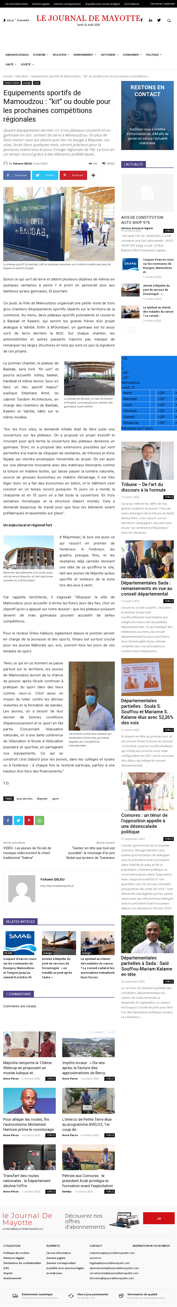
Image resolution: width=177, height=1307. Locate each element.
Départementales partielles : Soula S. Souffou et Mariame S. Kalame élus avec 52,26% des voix (147, 711)
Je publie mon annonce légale (65, 1268)
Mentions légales (13, 1258)
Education (21, 76)
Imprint (7, 1273)
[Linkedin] (150, 20)
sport (55, 798)
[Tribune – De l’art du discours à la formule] (147, 461)
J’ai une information (59, 1253)
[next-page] (131, 330)
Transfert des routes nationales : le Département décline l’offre (26, 1180)
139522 (51, 1078)
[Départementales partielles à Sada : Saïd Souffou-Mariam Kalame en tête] (147, 934)
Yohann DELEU (22, 163)
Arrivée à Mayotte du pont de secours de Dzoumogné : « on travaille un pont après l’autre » (57, 968)
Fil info (8, 953)
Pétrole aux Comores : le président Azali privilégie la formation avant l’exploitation (87, 1180)
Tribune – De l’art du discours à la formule (143, 487)
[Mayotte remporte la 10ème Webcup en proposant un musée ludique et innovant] (29, 1044)
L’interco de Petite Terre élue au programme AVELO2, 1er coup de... (87, 1124)
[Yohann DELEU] (6, 163)
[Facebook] (142, 20)
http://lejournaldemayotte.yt (57, 885)
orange (26, 82)
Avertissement (12, 1278)
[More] (93, 175)
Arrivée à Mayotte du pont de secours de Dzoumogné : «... (156, 290)
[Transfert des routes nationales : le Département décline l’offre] (29, 1157)
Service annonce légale (137, 228)
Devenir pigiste (56, 1258)
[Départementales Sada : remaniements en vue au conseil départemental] (147, 559)
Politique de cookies (16, 1253)
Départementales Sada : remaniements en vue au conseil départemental (146, 588)
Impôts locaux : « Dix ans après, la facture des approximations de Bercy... (85, 1067)
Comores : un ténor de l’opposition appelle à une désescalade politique (144, 823)
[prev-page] (124, 330)
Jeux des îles (24, 798)
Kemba (66, 1191)
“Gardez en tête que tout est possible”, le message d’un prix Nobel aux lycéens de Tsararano (90, 853)
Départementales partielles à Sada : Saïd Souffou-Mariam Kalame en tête (146, 966)
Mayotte (42, 798)
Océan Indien (12, 82)
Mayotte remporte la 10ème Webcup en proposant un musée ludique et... (27, 1067)
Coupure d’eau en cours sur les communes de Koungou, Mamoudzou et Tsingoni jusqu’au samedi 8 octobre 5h (19, 968)
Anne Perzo (11, 1078)
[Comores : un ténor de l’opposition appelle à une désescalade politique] (147, 791)
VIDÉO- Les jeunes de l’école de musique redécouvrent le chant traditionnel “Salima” (27, 853)
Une (36, 82)
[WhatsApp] (39, 820)
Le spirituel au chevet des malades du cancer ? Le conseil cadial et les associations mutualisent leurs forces (98, 968)
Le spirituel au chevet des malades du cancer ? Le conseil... (158, 311)
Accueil (7, 76)
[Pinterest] (29, 820)
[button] (169, 20)
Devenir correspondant (61, 1263)
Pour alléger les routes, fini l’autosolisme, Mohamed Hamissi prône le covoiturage (28, 1124)
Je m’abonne (54, 1273)
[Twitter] (159, 20)
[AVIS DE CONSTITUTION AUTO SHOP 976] (147, 193)
